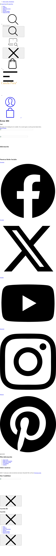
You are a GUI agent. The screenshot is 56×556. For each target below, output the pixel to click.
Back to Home (3, 128)
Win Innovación (37, 472)
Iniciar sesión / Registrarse (8, 1)
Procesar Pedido (6, 11)
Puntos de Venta (6, 12)
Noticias (4, 10)
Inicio (4, 6)
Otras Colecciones (7, 8)
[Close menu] (13, 53)
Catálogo (5, 7)
